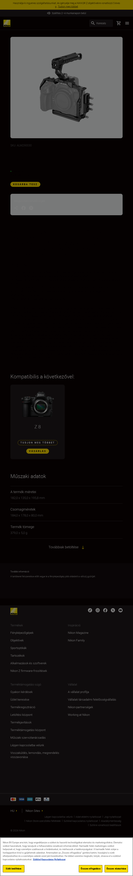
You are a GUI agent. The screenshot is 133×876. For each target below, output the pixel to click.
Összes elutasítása (116, 868)
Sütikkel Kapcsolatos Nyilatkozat (49, 859)
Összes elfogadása (90, 868)
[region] (66, 856)
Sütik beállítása (13, 868)
